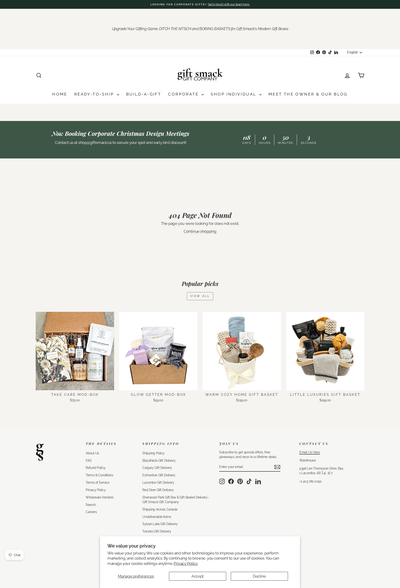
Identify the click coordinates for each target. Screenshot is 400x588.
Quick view (74, 385)
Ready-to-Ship (95, 94)
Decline (259, 576)
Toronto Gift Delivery (156, 531)
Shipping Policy (153, 453)
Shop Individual (234, 94)
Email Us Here (309, 452)
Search (91, 505)
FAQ (88, 460)
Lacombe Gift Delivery (158, 482)
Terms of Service (97, 482)
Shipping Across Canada (160, 509)
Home (59, 94)
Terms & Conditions (99, 475)
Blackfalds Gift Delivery (158, 460)
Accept (197, 576)
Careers (91, 512)
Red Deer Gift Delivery (158, 490)
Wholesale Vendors (100, 497)
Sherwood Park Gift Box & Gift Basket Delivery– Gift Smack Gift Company (175, 499)
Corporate (184, 94)
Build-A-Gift (143, 94)
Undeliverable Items (156, 517)
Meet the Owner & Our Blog (308, 94)
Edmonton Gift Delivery (158, 475)
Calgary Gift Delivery (157, 468)
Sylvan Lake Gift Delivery (160, 524)
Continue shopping (200, 231)
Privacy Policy (96, 490)
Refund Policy (95, 468)
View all (200, 296)
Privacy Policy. (186, 563)
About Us (92, 453)
